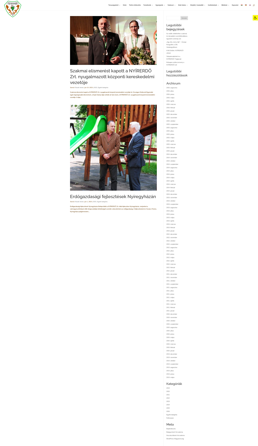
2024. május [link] (170, 177)
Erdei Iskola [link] (182, 5)
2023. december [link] (171, 194)
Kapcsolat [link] (235, 5)
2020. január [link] (170, 351)
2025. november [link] (171, 117)
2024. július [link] (170, 171)
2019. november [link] (171, 357)
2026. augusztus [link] (171, 87)
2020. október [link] (170, 321)
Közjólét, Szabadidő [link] (196, 5)
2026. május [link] (170, 97)
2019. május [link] (170, 377)
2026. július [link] (170, 91)
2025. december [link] (171, 114)
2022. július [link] (170, 251)
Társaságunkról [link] (113, 5)
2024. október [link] (170, 161)
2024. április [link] (170, 181)
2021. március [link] (171, 304)
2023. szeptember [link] (172, 204)
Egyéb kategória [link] (103, 87)
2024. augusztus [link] (171, 167)
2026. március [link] (171, 104)
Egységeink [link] (159, 5)
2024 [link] (168, 405)
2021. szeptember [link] (172, 284)
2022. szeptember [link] (172, 244)
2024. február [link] (170, 187)
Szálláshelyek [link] (212, 5)
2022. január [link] (170, 271)
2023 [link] (95, 87)
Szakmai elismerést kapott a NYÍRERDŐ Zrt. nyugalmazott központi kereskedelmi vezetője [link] (112, 76)
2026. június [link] (170, 94)
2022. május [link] (170, 257)
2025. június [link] (170, 134)
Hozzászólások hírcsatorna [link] (175, 435)
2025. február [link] (170, 147)
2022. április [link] (170, 261)
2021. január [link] (170, 311)
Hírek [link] (124, 5)
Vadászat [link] (171, 5)
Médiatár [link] (224, 5)
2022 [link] (168, 398)
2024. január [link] (170, 191)
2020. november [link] (171, 317)
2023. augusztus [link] (171, 207)
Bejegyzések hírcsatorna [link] (174, 432)
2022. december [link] (171, 234)
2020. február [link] (170, 347)
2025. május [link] (170, 137)
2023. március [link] (171, 224)
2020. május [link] (170, 337)
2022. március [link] (171, 264)
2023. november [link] (171, 197)
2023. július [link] (170, 211)
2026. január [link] (170, 111)
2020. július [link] (170, 331)
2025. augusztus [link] (171, 127)
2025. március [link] (171, 144)
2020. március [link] (171, 344)
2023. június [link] (170, 214)
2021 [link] (168, 395)
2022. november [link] (171, 237)
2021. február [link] (170, 307)
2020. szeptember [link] (172, 324)
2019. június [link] (170, 374)
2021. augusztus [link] (171, 287)
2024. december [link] (171, 154)
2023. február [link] (170, 227)
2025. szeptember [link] (172, 124)
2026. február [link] (170, 107)
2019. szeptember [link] (172, 364)
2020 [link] (168, 391)
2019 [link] (168, 388)
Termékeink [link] (147, 5)
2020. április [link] (170, 341)
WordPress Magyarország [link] (175, 439)
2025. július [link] (170, 131)
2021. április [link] (170, 301)
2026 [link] (168, 411)
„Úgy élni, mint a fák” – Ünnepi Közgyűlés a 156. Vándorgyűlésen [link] (176, 44)
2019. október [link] (170, 361)
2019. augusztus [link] (171, 367)
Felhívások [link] (170, 418)
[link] (255, 17)
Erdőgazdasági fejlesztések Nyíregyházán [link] (113, 196)
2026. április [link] (170, 101)
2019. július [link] (170, 371)
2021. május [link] (170, 297)
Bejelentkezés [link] (171, 429)
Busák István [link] (79, 87)
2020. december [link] (171, 314)
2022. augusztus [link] (171, 247)
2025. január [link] (170, 151)
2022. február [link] (170, 267)
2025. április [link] (170, 141)
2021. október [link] (170, 281)
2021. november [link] (171, 277)
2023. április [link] (170, 221)
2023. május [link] (170, 217)
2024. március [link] (171, 184)
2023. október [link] (170, 201)
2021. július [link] (170, 291)
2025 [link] (168, 408)
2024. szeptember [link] (172, 164)
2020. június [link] (170, 334)
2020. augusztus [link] (171, 327)
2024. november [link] (171, 157)
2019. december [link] (171, 354)
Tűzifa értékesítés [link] (135, 5)
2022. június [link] (170, 254)
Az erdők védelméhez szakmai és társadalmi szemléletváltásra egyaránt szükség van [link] (176, 36)
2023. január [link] (170, 231)
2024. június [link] (170, 174)
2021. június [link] (170, 294)
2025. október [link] (170, 121)
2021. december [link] (171, 274)
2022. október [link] (170, 241)
